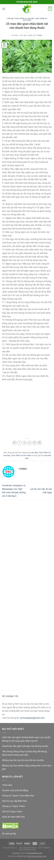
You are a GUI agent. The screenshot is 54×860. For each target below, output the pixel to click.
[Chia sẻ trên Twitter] (24, 443)
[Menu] (3, 8)
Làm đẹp (10, 18)
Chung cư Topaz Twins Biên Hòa (18, 795)
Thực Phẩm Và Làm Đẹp (24, 18)
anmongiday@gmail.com (32, 718)
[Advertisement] (27, 409)
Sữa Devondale (10, 848)
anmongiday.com (34, 853)
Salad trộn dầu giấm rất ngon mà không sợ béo (25, 746)
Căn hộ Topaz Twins (12, 811)
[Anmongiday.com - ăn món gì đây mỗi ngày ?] (27, 9)
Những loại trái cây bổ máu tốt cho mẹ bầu (23, 760)
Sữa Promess (44, 848)
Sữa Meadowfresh (27, 848)
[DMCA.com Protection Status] (10, 825)
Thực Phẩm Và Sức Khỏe (35, 19)
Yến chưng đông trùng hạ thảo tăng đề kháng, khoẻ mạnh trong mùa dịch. (24, 753)
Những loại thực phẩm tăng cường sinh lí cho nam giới (26, 767)
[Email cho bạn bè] (29, 443)
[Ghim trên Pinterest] (34, 443)
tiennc (39, 35)
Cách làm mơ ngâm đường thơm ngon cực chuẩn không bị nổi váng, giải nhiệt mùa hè (26, 739)
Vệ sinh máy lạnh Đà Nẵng (15, 790)
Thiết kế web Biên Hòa (36, 856)
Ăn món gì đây (9, 833)
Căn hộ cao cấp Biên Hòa (14, 801)
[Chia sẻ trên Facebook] (19, 443)
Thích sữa (7, 785)
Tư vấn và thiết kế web (17, 856)
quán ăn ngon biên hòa (13, 816)
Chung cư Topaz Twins (13, 806)
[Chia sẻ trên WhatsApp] (14, 443)
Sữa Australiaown (27, 850)
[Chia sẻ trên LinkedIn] (39, 443)
